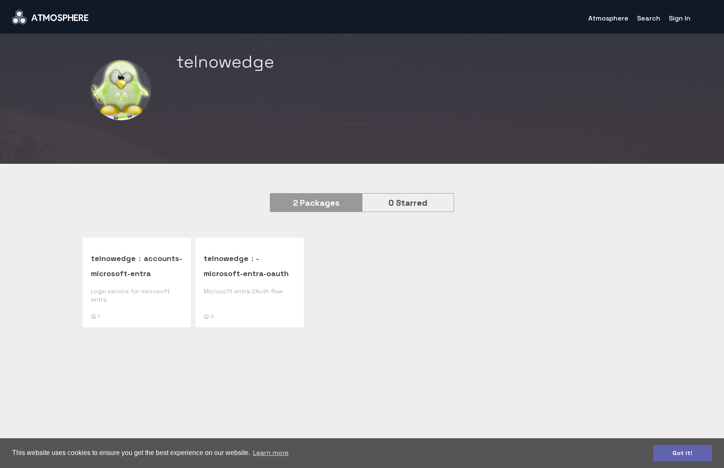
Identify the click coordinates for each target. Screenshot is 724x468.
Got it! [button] (682, 453)
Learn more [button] (271, 452)
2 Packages (316, 202)
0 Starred (407, 202)
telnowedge (113, 258)
